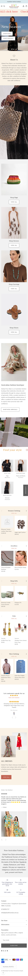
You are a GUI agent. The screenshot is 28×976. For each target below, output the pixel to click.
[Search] (5, 6)
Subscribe (14, 945)
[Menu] (1, 6)
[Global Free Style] (14, 6)
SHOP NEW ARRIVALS (10, 409)
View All (14, 202)
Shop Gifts (14, 581)
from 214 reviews (14, 697)
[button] (13, 717)
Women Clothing (14, 511)
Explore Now (8, 39)
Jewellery (14, 546)
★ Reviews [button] (26, 490)
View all (14, 513)
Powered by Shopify (18, 970)
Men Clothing (14, 654)
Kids (14, 616)
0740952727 (5, 909)
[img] (14, 695)
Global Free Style (9, 970)
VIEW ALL (14, 332)
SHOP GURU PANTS (9, 44)
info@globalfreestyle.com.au (9, 912)
